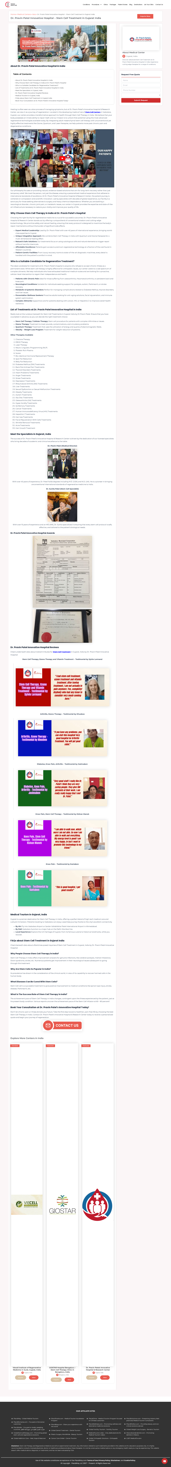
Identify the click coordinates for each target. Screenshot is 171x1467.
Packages (113, 5)
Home (13, 14)
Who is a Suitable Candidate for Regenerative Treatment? (36, 85)
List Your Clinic (149, 5)
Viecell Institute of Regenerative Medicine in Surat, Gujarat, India (27, 1369)
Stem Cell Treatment (62, 652)
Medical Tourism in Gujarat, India (27, 95)
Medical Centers (24, 14)
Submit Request (141, 100)
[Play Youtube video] (62, 158)
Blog (130, 5)
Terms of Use (92, 1460)
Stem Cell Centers (92, 112)
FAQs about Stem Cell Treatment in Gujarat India (33, 98)
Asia (34, 14)
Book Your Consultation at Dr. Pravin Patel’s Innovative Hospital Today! (41, 101)
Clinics (106, 5)
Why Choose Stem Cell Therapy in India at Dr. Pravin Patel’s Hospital (40, 83)
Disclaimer (115, 1460)
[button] (91, 1377)
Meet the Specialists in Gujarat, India (28, 90)
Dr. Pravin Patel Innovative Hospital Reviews (31, 93)
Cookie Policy (129, 1460)
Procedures (95, 5)
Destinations (138, 5)
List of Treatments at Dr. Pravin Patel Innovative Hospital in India (39, 88)
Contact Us (159, 5)
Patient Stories (122, 5)
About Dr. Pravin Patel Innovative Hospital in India (34, 80)
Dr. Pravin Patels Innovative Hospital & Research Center (98, 1369)
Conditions (86, 5)
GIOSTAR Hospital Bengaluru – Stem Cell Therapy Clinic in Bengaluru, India (62, 1370)
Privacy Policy (104, 1460)
